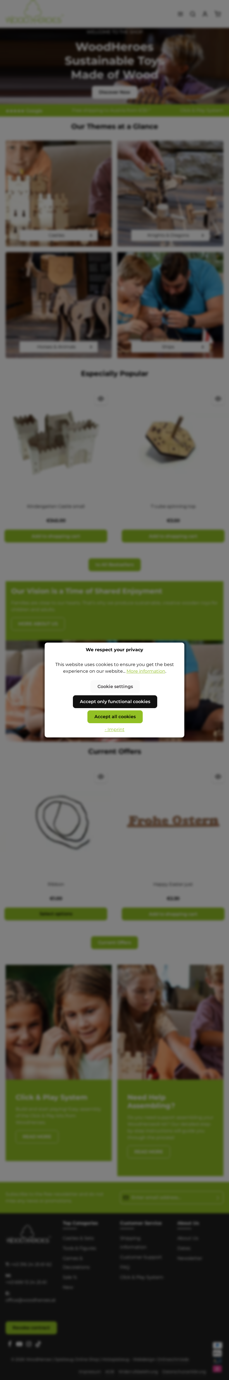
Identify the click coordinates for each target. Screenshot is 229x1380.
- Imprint (115, 729)
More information (146, 671)
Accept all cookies (115, 716)
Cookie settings (115, 686)
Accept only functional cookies (115, 701)
